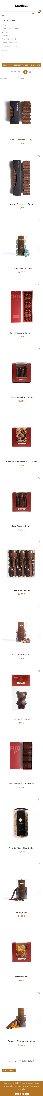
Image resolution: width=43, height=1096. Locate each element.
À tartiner (6, 25)
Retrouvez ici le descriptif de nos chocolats (21, 65)
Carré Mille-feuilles (10, 39)
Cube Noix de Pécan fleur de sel (21, 462)
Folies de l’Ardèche (21, 655)
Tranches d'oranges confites (21, 1041)
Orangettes (21, 912)
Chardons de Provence (21, 268)
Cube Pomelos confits (21, 526)
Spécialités (6, 32)
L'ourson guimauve (21, 719)
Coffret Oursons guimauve (21, 333)
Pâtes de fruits (21, 977)
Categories (9, 20)
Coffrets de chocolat (11, 29)
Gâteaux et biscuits (9, 43)
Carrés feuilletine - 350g (21, 204)
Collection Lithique (9, 46)
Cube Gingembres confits (21, 397)
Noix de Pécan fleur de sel (21, 848)
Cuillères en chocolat (21, 590)
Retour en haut (9, 1070)
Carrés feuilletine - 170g (21, 140)
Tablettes (5, 36)
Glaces (5, 50)
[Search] (33, 13)
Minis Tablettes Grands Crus (21, 784)
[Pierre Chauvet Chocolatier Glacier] (21, 5)
